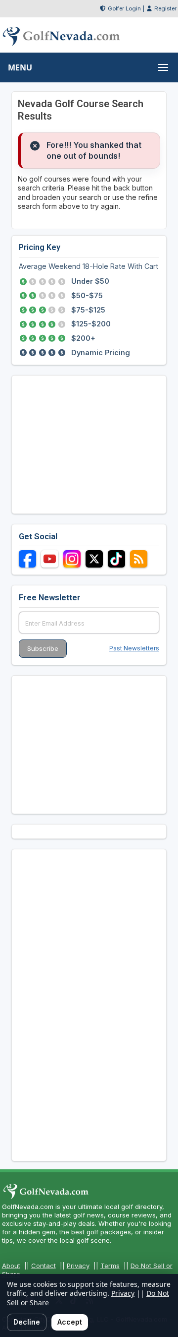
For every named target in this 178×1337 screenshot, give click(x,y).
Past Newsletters (134, 648)
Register (165, 8)
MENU (20, 67)
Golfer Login (124, 8)
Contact (43, 1266)
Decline (26, 1322)
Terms (110, 1266)
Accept (69, 1322)
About (11, 1266)
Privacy (78, 1266)
